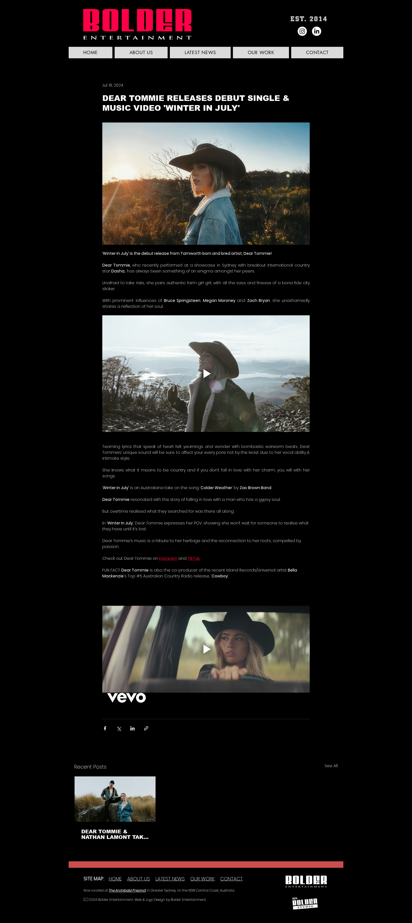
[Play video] (206, 373)
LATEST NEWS (170, 878)
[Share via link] (146, 728)
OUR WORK (202, 878)
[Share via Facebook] (105, 728)
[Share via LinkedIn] (132, 728)
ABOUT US (138, 878)
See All (331, 766)
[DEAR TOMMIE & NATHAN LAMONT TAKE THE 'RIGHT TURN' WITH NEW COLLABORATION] (115, 799)
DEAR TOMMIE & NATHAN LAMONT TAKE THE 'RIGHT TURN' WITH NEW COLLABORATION (114, 834)
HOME (115, 878)
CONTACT (231, 878)
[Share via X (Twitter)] (118, 728)
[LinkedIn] (316, 31)
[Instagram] (302, 31)
